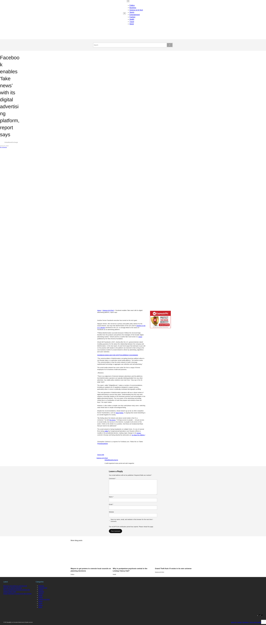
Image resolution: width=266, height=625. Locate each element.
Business (41, 586)
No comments (3, 147)
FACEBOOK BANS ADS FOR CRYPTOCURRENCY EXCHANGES (117, 355)
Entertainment (42, 588)
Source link (100, 454)
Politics (72, 574)
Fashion (40, 589)
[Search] (169, 45)
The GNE (9, 622)
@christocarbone (102, 443)
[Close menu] (128, 1)
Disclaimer (245, 622)
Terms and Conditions (256, 622)
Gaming (40, 593)
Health (114, 574)
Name (111, 497)
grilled (106, 431)
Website (111, 512)
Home (99, 310)
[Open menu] (124, 13)
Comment (112, 478)
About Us (234, 622)
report (140, 337)
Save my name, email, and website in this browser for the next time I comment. (132, 520)
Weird (40, 607)
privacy (139, 433)
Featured (41, 591)
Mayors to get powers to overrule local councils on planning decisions (91, 570)
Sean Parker (119, 413)
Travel (40, 603)
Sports (40, 601)
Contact (239, 622)
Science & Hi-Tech (108, 310)
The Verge (112, 420)
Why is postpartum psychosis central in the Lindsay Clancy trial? (130, 570)
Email (111, 504)
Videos (40, 605)
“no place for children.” (138, 435)
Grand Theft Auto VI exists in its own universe (173, 568)
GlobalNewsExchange (111, 460)
